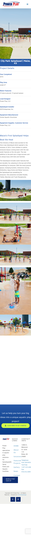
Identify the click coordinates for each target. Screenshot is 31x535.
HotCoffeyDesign (22, 494)
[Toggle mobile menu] (28, 4)
